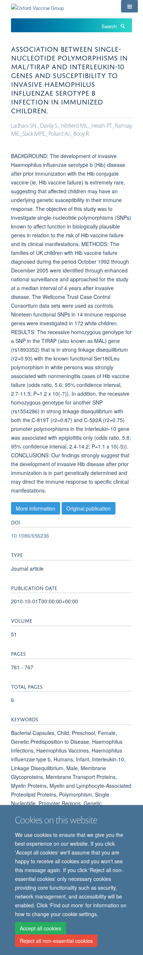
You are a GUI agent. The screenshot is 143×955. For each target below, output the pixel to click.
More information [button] (35, 508)
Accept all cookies (40, 928)
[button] (129, 6)
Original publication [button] (88, 508)
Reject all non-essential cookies (56, 940)
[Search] (122, 26)
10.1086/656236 (30, 535)
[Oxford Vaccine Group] (37, 5)
